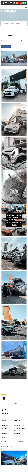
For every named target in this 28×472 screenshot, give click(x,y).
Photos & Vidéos (5, 433)
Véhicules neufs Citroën (19, 428)
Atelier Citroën (17, 420)
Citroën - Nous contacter (8, 448)
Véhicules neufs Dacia (19, 425)
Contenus (12, 23)
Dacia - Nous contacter (7, 446)
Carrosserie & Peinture (6, 423)
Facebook (6, 46)
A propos (16, 418)
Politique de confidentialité (6, 468)
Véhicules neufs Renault (19, 423)
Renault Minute (4, 425)
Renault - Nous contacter (8, 444)
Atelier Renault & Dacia (6, 420)
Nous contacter (18, 433)
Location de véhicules (6, 430)
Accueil (2, 418)
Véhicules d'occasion (19, 430)
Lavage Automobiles (6, 428)
